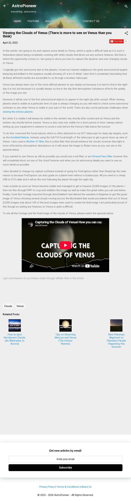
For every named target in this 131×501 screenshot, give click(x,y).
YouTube (33, 21)
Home (17, 21)
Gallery (51, 21)
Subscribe (65, 467)
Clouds (8, 306)
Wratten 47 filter (35, 141)
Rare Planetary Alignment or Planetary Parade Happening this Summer (116, 340)
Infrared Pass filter (101, 156)
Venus (20, 306)
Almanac (69, 21)
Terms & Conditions (68, 486)
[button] (126, 33)
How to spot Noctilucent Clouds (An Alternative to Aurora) (14, 339)
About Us (86, 486)
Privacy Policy (47, 486)
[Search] (126, 7)
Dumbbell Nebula (19, 137)
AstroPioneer (24, 5)
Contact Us (91, 21)
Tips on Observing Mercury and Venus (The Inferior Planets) (65, 339)
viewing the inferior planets (18, 111)
